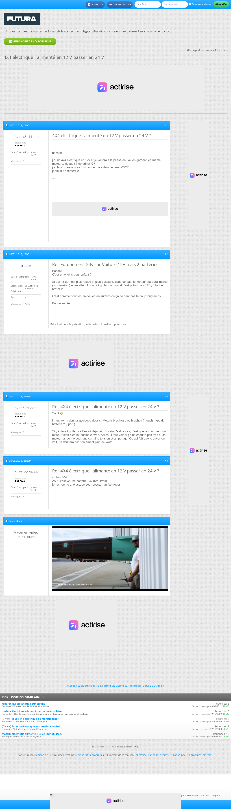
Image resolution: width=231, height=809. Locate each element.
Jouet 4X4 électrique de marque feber (35, 718)
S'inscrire (95, 4)
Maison (39, 755)
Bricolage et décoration (91, 31)
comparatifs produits (89, 755)
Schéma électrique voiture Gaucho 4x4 (36, 726)
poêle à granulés (191, 755)
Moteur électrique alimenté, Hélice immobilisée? (32, 734)
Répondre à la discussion (30, 41)
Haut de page (213, 795)
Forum (16, 31)
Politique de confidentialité (189, 795)
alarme (207, 755)
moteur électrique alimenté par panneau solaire (32, 711)
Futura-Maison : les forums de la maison (48, 31)
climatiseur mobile (147, 755)
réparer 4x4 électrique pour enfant (23, 703)
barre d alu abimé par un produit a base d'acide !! (132, 685)
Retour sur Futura (119, 4)
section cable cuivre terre (83, 685)
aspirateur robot (170, 755)
